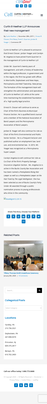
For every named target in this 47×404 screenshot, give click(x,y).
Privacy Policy (14, 380)
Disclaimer (38, 377)
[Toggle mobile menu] (42, 15)
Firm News (13, 39)
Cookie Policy (26, 380)
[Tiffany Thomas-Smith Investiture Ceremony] (23, 241)
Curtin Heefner (11, 36)
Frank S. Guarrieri (24, 39)
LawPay (35, 380)
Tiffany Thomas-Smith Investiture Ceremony (21, 273)
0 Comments (23, 276)
